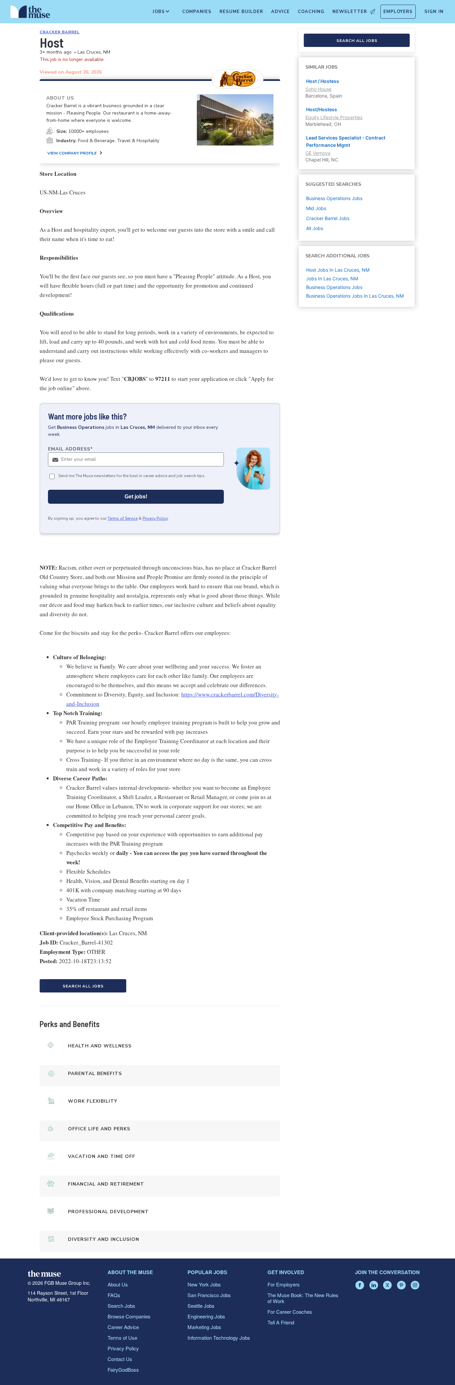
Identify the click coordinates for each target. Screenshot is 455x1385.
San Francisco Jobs (209, 1294)
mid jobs (316, 208)
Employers (398, 12)
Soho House (318, 89)
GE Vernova (317, 153)
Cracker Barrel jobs (327, 218)
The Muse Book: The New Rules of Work (302, 1297)
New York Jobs (204, 1284)
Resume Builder (241, 12)
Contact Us (120, 1358)
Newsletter (349, 12)
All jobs (314, 228)
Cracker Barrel (60, 32)
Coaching (311, 12)
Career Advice (123, 1326)
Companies (197, 12)
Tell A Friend (280, 1322)
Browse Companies (129, 1316)
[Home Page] (30, 13)
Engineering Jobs (206, 1316)
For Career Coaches (289, 1311)
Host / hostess (322, 81)
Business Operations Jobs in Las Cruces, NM (355, 296)
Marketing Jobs (204, 1326)
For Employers (283, 1284)
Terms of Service (123, 518)
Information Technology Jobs (219, 1337)
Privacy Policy (155, 518)
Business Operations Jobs (334, 287)
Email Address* (70, 449)
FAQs (114, 1294)
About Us (118, 1284)
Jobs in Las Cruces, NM (332, 278)
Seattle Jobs (201, 1305)
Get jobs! (136, 496)
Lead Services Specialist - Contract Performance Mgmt (345, 141)
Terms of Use (122, 1337)
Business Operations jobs (334, 198)
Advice (280, 12)
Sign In (434, 12)
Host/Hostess (321, 109)
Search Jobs (121, 1305)
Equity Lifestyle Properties (333, 117)
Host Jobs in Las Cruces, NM (337, 270)
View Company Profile (72, 153)
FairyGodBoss (123, 1369)
